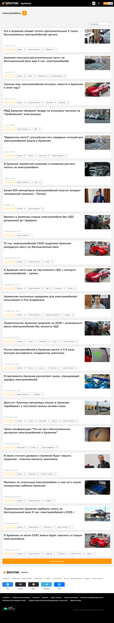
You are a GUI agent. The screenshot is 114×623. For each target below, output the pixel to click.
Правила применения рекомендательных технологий (48, 600)
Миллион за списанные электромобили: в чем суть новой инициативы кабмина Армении (42, 483)
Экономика (42, 76)
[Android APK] (9, 608)
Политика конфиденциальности (91, 597)
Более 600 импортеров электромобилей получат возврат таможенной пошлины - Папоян (42, 192)
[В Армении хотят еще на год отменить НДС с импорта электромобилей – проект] (97, 275)
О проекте (6, 597)
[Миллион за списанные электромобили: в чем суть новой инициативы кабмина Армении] (97, 487)
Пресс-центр (21, 447)
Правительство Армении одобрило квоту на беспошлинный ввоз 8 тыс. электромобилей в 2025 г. (39, 510)
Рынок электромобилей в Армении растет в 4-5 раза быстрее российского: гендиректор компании (39, 351)
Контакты (36, 597)
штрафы (48, 500)
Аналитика (57, 578)
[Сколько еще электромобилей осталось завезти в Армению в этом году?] (97, 89)
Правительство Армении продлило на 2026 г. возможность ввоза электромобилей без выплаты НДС (43, 324)
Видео (87, 578)
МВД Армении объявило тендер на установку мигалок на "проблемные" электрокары (42, 112)
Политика (38, 578)
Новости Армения (34, 49)
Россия (31, 155)
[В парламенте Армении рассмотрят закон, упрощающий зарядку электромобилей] (97, 381)
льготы (55, 341)
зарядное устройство (52, 315)
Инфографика (76, 578)
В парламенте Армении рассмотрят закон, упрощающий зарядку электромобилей (41, 377)
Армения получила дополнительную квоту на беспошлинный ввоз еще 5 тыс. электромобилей (36, 59)
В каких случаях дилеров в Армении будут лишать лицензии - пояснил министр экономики (37, 457)
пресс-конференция (48, 447)
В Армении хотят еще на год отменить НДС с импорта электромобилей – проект (40, 271)
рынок (41, 368)
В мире (47, 578)
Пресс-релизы (56, 597)
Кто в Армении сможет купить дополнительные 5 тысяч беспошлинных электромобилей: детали (41, 32)
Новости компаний (71, 597)
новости (6, 578)
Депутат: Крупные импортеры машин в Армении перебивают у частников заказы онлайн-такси (36, 404)
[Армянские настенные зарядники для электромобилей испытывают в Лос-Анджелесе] (97, 302)
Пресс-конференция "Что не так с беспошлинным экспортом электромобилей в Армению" (37, 430)
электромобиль (11, 13)
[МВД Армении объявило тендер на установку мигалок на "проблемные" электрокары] (97, 116)
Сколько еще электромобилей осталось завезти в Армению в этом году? (43, 85)
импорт (70, 288)
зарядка (67, 315)
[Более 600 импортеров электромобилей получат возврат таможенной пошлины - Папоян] (97, 196)
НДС (47, 288)
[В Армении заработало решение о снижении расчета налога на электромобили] (97, 169)
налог (36, 182)
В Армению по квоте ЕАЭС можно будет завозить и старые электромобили (43, 536)
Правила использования (21, 597)
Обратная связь (75, 600)
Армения (19, 49)
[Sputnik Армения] (11, 5)
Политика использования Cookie (14, 600)
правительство (33, 527)
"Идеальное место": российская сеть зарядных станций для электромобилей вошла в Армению (43, 138)
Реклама (45, 597)
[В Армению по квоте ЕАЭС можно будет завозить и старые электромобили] (97, 540)
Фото (66, 578)
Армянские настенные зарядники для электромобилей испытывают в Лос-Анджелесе (40, 298)
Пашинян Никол (76, 553)
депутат (55, 421)
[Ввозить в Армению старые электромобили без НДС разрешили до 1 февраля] (97, 222)
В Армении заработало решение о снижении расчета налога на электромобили (39, 165)
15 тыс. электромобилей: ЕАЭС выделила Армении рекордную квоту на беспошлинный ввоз (37, 245)
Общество (49, 49)
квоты (30, 76)
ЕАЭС (47, 262)
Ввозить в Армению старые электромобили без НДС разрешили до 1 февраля (39, 218)
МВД (35, 129)
